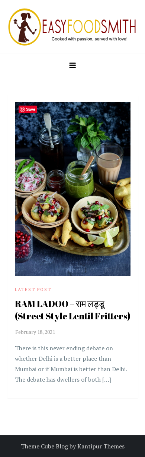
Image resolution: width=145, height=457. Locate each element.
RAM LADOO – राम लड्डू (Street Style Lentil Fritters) (72, 310)
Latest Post (33, 289)
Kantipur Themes (101, 446)
